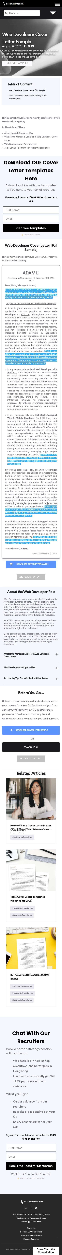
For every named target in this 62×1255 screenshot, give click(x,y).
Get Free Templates (31, 228)
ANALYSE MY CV (31, 747)
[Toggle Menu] (57, 4)
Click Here (36, 1222)
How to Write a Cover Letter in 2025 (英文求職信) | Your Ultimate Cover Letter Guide (30, 829)
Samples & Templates (22, 915)
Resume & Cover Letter (22, 908)
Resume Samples (31, 1239)
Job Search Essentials (22, 837)
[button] (46, 1251)
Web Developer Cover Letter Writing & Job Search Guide (28, 97)
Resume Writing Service (31, 1232)
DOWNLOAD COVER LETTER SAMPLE (32, 564)
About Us (31, 1228)
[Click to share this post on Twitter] (29, 46)
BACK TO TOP (32, 577)
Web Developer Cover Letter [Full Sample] (27, 90)
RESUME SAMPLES (17, 63)
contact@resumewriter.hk (34, 1218)
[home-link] (26, 1208)
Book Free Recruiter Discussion (31, 1166)
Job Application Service (31, 1236)
